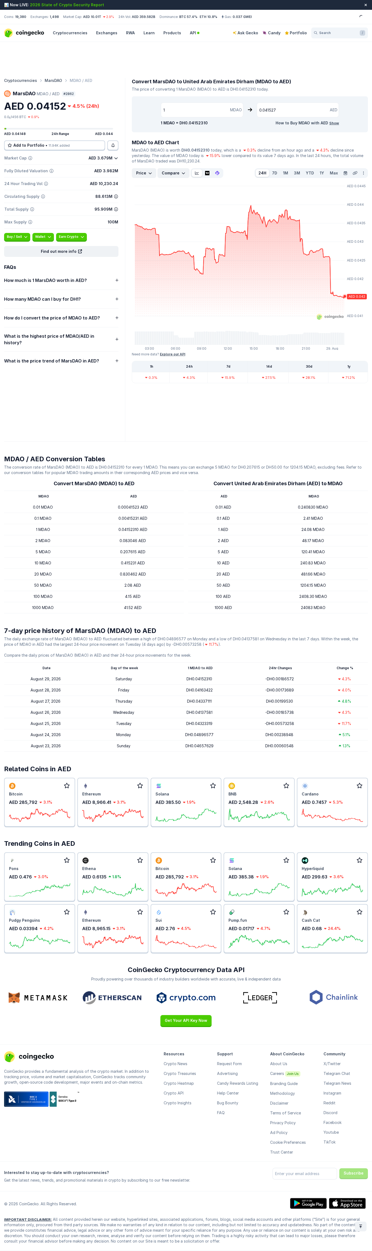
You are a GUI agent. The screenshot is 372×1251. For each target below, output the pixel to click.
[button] (61, 251)
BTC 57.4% (188, 17)
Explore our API (172, 354)
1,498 (54, 17)
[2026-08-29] (345, 173)
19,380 (20, 17)
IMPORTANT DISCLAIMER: (28, 1219)
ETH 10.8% (208, 17)
